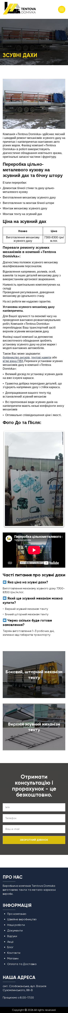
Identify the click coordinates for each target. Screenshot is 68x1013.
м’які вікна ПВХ (13, 361)
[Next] (58, 479)
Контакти (13, 952)
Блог (10, 947)
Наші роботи (16, 925)
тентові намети (41, 357)
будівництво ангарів (16, 357)
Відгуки (12, 936)
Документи (15, 930)
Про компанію (16, 914)
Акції (10, 941)
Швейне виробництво (22, 919)
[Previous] (10, 479)
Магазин (12, 958)
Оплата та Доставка (21, 964)
